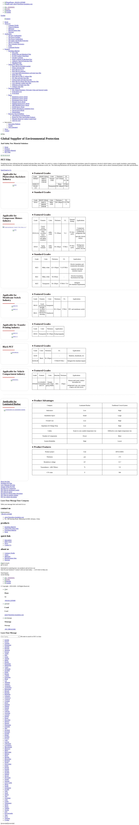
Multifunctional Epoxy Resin (20, 103)
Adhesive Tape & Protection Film (22, 61)
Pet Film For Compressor (8, 488)
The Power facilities (14, 37)
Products (7, 49)
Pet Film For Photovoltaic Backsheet (12, 493)
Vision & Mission (13, 27)
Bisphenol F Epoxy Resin (20, 98)
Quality (10, 125)
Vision (6, 555)
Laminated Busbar (13, 47)
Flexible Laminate (17, 57)
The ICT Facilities (13, 42)
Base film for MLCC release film (22, 76)
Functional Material (14, 88)
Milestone (11, 29)
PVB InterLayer (17, 91)
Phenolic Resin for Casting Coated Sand (24, 119)
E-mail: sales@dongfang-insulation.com (20, 4)
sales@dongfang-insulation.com (14, 615)
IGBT (10, 46)
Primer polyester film (18, 68)
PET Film (15, 52)
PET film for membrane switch (10, 490)
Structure (11, 32)
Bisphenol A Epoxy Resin (20, 97)
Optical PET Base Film (15, 64)
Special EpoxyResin (18, 110)
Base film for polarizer (18, 71)
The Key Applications (14, 35)
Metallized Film (16, 63)
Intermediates (16, 112)
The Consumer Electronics (16, 44)
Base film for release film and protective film (25, 81)
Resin (10, 95)
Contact (7, 131)
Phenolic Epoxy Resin (18, 102)
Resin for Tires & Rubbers (16, 114)
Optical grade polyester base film (22, 80)
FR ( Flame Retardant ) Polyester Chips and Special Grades (30, 90)
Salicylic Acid (16, 120)
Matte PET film (16, 74)
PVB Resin (15, 93)
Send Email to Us (6, 170)
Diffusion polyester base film (20, 85)
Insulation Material (13, 51)
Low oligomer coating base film (21, 83)
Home (6, 22)
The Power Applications (15, 39)
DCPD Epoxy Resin (18, 107)
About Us (7, 23)
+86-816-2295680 (6, 514)
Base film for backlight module (21, 66)
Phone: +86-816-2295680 (17, 2)
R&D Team (8, 542)
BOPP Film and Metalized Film (21, 54)
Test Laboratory (13, 127)
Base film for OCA (18, 69)
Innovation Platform (14, 124)
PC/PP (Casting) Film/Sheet (20, 56)
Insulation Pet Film (6, 483)
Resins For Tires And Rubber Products (23, 117)
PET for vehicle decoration (9, 497)
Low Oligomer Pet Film (8, 485)
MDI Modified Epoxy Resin (20, 105)
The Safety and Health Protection (18, 40)
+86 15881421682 (10, 629)
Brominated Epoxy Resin (19, 100)
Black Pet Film (5, 481)
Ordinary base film (17, 86)
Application (8, 34)
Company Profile (13, 25)
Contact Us (8, 545)
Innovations (8, 540)
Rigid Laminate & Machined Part (22, 59)
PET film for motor (6, 492)
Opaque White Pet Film (8, 487)
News (6, 129)
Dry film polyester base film (20, 78)
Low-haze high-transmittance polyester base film (26, 73)
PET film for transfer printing (9, 495)
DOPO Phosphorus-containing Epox (23, 108)
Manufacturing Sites (14, 30)
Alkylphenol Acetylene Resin (21, 115)
